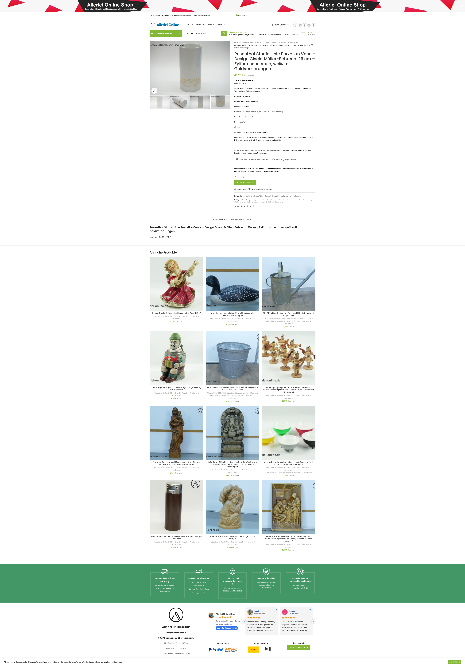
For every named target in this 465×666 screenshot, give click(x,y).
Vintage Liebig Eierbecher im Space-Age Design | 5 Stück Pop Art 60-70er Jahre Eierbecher (288, 463)
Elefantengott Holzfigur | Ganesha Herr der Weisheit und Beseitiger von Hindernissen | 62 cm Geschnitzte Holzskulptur (232, 464)
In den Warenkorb (245, 183)
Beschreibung (220, 219)
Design (248, 200)
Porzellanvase (292, 200)
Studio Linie (248, 202)
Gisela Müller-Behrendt (269, 200)
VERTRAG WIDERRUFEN (298, 648)
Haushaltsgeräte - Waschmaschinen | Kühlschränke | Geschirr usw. (289, 473)
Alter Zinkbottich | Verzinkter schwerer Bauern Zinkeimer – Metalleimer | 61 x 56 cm (232, 388)
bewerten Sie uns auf (225, 628)
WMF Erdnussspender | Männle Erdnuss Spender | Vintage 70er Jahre (176, 537)
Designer (255, 200)
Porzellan (282, 200)
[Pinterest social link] (304, 25)
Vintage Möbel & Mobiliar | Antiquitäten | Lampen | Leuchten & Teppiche (288, 318)
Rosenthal (302, 200)
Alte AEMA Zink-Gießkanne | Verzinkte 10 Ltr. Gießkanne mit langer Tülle (288, 314)
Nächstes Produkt (314, 45)
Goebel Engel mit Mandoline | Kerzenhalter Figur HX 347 (176, 313)
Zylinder (269, 202)
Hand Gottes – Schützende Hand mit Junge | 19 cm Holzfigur (232, 537)
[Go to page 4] (280, 637)
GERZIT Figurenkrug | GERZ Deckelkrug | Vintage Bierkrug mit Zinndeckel (176, 388)
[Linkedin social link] (309, 25)
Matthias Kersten (296, 611)
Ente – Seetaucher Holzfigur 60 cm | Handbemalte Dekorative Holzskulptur (232, 314)
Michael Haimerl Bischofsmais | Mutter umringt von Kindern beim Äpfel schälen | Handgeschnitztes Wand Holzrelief (288, 538)
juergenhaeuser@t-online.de (179, 653)
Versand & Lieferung (241, 219)
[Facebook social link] (295, 25)
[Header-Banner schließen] (462, 6)
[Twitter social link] (300, 25)
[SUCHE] (224, 33)
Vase (256, 202)
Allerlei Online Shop (225, 614)
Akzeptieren (455, 662)
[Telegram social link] (313, 25)
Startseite (237, 43)
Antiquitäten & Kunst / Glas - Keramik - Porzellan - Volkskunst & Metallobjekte (270, 43)
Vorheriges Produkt (309, 45)
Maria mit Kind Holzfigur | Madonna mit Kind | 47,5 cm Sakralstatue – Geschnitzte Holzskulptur (176, 463)
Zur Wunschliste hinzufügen (261, 189)
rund (309, 200)
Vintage (262, 202)
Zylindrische (278, 202)
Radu (256, 611)
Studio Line (238, 202)
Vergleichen (241, 189)
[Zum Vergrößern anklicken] (154, 91)
